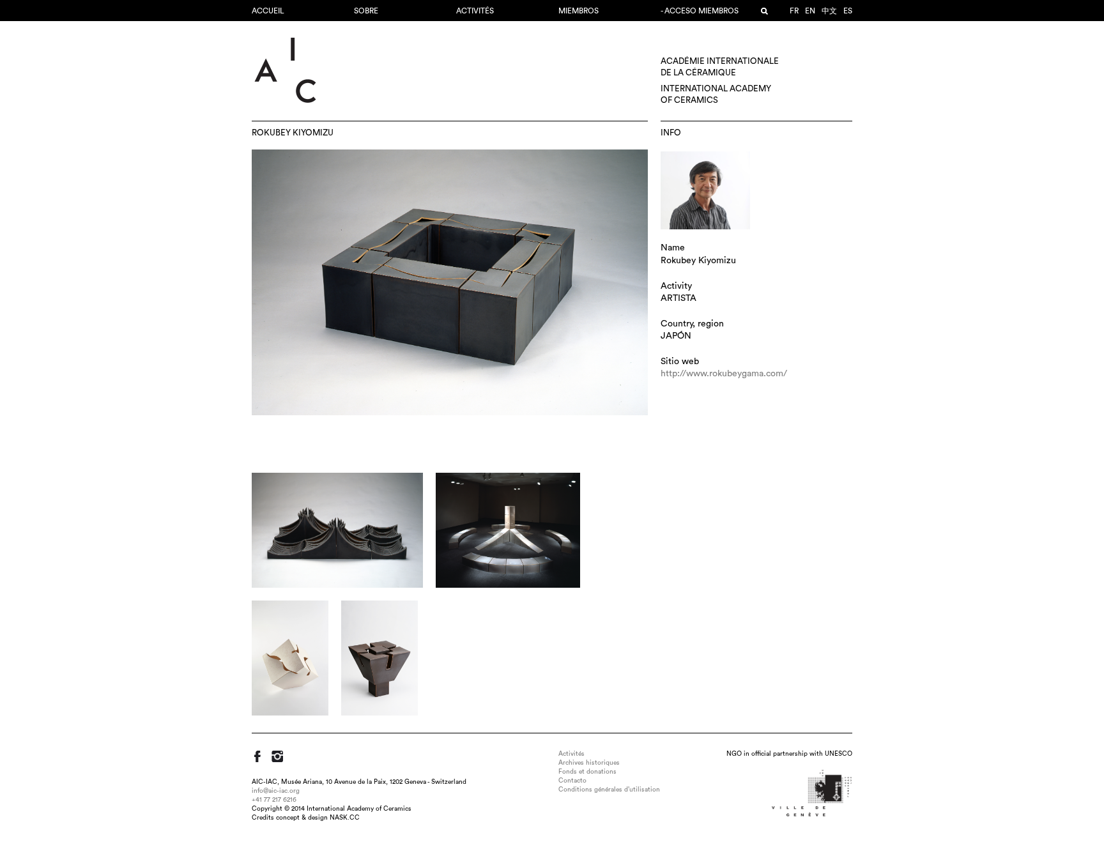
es (847, 11)
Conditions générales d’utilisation (609, 789)
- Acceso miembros (700, 11)
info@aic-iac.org (276, 791)
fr (794, 11)
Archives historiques (589, 763)
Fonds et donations (587, 772)
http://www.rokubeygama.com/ (724, 373)
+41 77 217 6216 (274, 800)
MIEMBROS (578, 11)
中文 (829, 11)
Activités (475, 11)
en (810, 11)
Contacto (572, 780)
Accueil (268, 11)
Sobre (366, 11)
